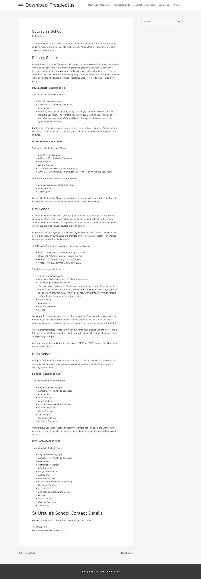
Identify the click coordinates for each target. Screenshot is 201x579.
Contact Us (164, 5)
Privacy (176, 5)
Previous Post (27, 553)
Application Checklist (144, 5)
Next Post (127, 553)
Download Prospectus (50, 5)
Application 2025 (122, 5)
